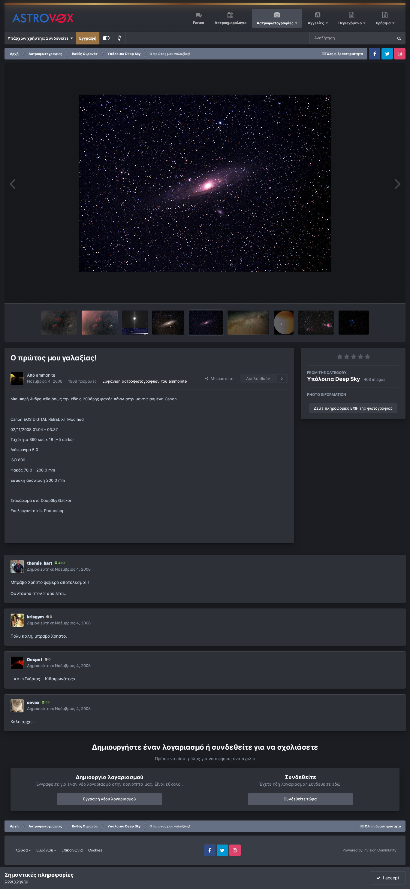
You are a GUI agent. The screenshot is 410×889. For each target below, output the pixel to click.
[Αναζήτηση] (399, 38)
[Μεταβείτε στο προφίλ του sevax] (17, 705)
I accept (390, 877)
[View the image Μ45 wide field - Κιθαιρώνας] (354, 323)
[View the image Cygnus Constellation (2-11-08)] (248, 323)
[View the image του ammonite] (59, 323)
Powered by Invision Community (369, 850)
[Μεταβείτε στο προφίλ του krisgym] (17, 620)
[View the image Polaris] (284, 323)
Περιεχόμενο (350, 23)
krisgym (35, 616)
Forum (198, 22)
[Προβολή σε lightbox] (205, 183)
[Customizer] (106, 38)
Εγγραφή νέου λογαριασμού (109, 798)
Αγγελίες (316, 23)
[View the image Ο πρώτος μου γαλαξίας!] (206, 323)
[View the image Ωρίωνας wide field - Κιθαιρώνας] (316, 323)
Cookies (95, 850)
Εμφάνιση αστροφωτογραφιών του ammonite (144, 381)
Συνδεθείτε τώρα (300, 798)
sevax (33, 702)
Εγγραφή (87, 38)
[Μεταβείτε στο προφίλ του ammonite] (17, 378)
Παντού (378, 38)
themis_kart (39, 563)
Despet (34, 659)
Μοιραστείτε (220, 378)
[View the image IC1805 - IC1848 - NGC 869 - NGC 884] (100, 323)
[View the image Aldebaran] (135, 323)
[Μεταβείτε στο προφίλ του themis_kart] (17, 566)
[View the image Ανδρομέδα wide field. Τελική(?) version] (168, 323)
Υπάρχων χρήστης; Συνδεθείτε (39, 38)
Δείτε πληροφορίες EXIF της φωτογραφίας (353, 408)
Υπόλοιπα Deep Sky (333, 379)
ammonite (45, 375)
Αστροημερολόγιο (230, 22)
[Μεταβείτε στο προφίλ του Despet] (17, 662)
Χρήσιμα (383, 23)
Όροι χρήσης (16, 881)
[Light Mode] (119, 38)
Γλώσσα (21, 850)
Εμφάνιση (45, 850)
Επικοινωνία (72, 850)
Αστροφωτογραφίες (275, 23)
